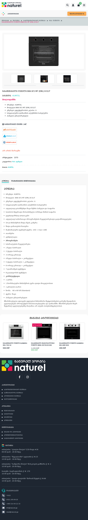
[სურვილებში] (27, 329)
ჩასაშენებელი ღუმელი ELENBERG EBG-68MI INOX (71, 344)
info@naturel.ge (11, 508)
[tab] (6, 180)
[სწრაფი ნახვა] (27, 338)
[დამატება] (27, 324)
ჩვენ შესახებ (9, 411)
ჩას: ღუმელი (54, 21)
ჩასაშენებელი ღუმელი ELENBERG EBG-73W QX (15, 344)
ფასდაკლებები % (77, 14)
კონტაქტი (8, 420)
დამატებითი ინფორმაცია (23, 181)
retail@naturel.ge (12, 512)
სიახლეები (8, 414)
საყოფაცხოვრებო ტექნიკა (34, 21)
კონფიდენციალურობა (13, 435)
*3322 (8, 496)
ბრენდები (8, 417)
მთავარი (5, 21)
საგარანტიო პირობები (13, 438)
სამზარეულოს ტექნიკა (13, 393)
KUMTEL (16, 95)
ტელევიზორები (10, 399)
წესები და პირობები (12, 432)
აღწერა (5, 181)
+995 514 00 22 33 (13, 504)
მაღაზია (16, 21)
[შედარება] (27, 334)
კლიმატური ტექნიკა (12, 396)
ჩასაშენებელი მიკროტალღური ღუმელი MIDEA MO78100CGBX (42, 344)
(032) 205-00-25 (12, 500)
